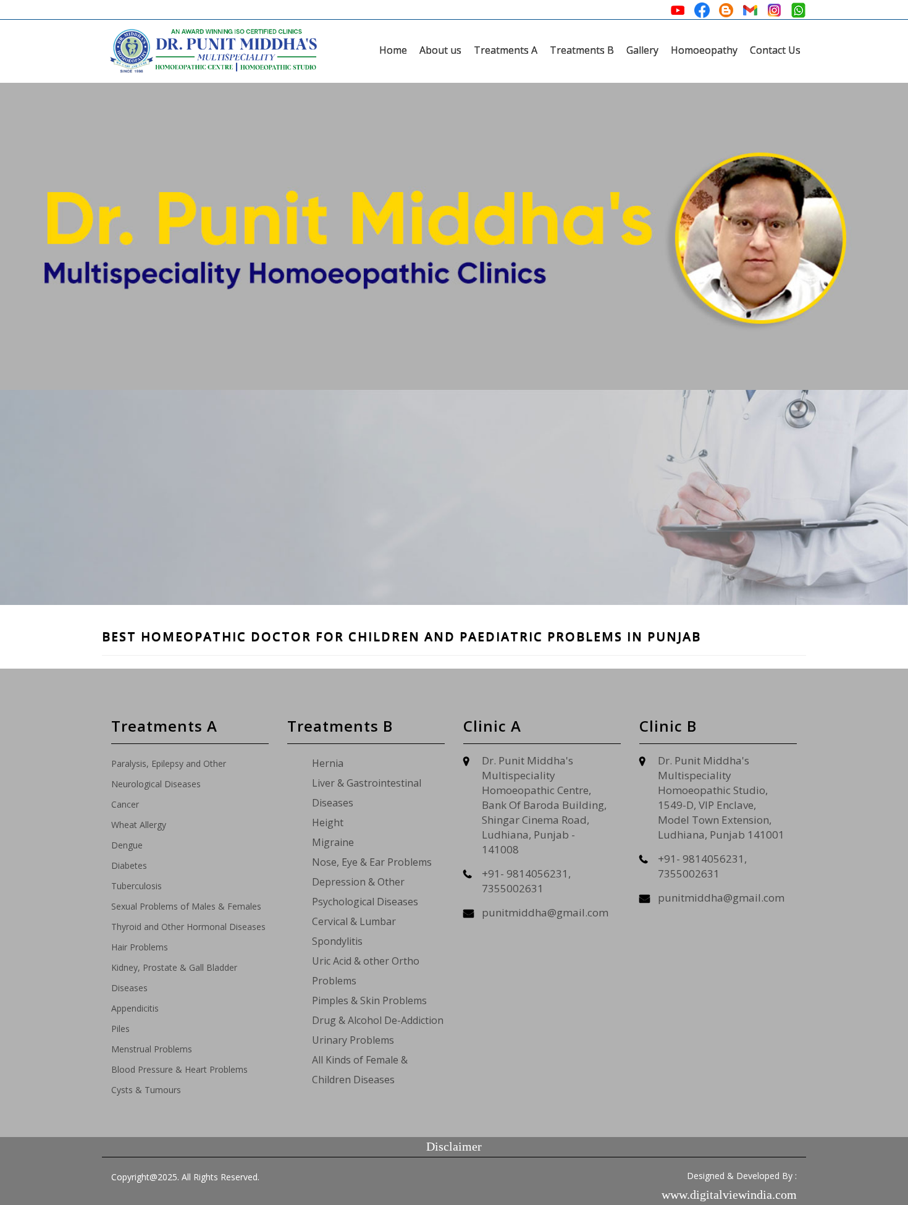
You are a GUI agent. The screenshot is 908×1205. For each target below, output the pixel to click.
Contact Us (775, 50)
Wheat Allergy (138, 825)
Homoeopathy (704, 50)
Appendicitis (135, 1008)
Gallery (642, 50)
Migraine (333, 842)
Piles (120, 1028)
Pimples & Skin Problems (369, 1000)
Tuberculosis (136, 886)
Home (393, 50)
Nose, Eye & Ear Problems (372, 862)
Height (327, 822)
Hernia (327, 763)
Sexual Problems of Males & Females (186, 906)
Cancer (125, 804)
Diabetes (129, 865)
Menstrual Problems (151, 1049)
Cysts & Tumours (146, 1090)
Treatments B (582, 50)
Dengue (127, 845)
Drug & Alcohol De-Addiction (377, 1020)
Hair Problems (139, 947)
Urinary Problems (353, 1040)
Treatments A (505, 50)
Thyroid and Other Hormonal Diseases (188, 926)
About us (440, 50)
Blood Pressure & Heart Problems (179, 1069)
